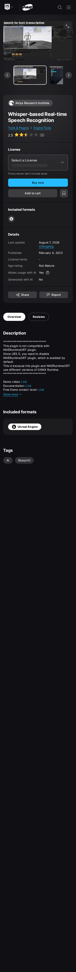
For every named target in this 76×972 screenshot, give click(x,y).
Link (24, 381)
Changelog (46, 246)
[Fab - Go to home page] (27, 7)
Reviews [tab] (39, 316)
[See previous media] (7, 75)
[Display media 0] (30, 75)
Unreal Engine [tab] (28, 426)
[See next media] (68, 75)
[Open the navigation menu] (68, 7)
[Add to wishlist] (64, 193)
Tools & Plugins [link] (18, 127)
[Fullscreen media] (67, 26)
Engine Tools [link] (42, 127)
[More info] (47, 272)
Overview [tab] (14, 316)
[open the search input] (60, 7)
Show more (10, 394)
